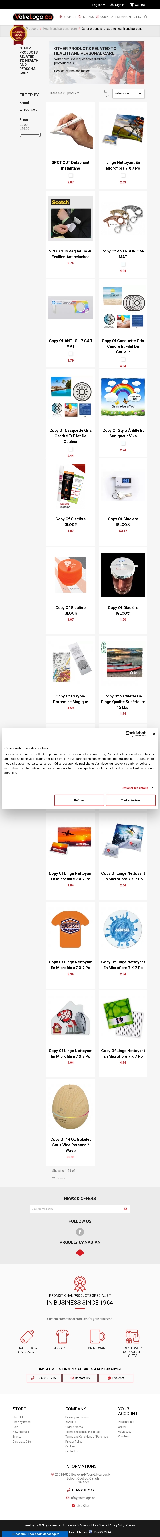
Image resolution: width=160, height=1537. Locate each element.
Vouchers (124, 1436)
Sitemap (103, 1525)
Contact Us (82, 1378)
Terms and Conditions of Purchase (86, 1436)
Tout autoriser (130, 800)
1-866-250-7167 (46, 1378)
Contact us (72, 1451)
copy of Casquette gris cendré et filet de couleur (123, 346)
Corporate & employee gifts (120, 16)
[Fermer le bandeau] (154, 733)
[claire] (123, 264)
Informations (81, 1466)
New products (21, 1431)
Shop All (69, 16)
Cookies (70, 1446)
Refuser (79, 800)
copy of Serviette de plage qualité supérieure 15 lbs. (123, 702)
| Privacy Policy (116, 1525)
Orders (122, 1426)
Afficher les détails (135, 787)
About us (70, 1422)
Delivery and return (77, 1417)
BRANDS (88, 16)
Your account (128, 1411)
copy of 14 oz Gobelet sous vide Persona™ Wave (70, 1145)
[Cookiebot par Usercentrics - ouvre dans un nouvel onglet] (128, 734)
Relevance (128, 93)
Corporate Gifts (22, 1441)
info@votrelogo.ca (82, 1498)
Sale (15, 1426)
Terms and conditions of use (82, 1431)
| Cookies (130, 1525)
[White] (71, 175)
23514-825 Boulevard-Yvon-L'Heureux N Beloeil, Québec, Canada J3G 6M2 (82, 1478)
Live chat (117, 1378)
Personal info (126, 1421)
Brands (17, 1436)
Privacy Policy (73, 1441)
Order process (74, 1426)
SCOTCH (31, 109)
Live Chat (83, 1506)
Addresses (124, 1431)
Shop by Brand (22, 1422)
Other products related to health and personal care (29, 60)
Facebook (80, 1232)
